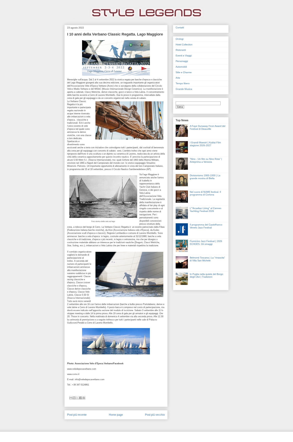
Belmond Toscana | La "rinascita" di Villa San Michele (207, 259)
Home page (116, 414)
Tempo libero (183, 83)
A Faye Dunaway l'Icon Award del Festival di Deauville (207, 127)
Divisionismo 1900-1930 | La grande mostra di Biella (205, 177)
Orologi (179, 39)
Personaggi (182, 61)
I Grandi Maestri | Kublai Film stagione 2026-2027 (205, 144)
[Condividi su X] (77, 398)
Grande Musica (184, 89)
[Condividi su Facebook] (80, 398)
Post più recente (77, 414)
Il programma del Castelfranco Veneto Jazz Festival (206, 226)
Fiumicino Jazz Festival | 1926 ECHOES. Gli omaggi (206, 242)
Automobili (181, 66)
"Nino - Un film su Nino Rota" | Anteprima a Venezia (206, 160)
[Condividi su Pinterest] (83, 398)
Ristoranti (181, 50)
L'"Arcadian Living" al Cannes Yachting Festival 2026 (205, 209)
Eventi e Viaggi (184, 55)
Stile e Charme (184, 72)
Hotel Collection (184, 44)
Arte (178, 77)
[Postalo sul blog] (74, 398)
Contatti (180, 27)
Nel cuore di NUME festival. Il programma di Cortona (205, 193)
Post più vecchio (155, 414)
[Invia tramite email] (71, 398)
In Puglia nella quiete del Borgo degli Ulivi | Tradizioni (206, 275)
